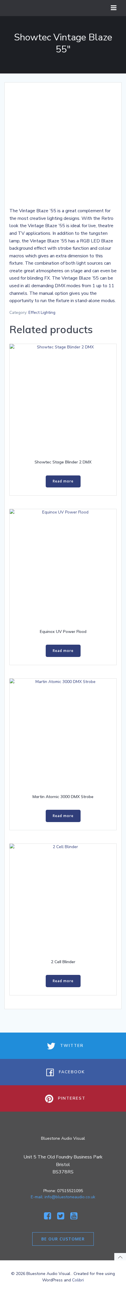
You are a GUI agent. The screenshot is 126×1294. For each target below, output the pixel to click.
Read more (63, 481)
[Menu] (114, 8)
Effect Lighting (41, 312)
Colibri (78, 1280)
